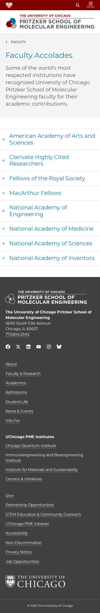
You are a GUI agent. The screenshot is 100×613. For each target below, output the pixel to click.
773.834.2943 (17, 334)
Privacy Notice (19, 552)
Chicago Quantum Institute (31, 445)
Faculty (18, 42)
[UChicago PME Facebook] (8, 347)
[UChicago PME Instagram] (49, 347)
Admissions (16, 392)
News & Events (19, 411)
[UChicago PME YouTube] (38, 347)
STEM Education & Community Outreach (43, 514)
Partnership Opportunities (30, 505)
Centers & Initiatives (24, 479)
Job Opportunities (22, 561)
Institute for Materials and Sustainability (42, 470)
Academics (16, 383)
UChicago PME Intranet (27, 524)
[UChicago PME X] (18, 347)
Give (10, 495)
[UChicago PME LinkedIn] (28, 347)
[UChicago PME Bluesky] (59, 348)
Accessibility (17, 533)
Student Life (17, 402)
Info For (13, 421)
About (11, 364)
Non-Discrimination (24, 542)
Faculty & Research (23, 373)
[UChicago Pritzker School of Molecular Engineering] (50, 297)
